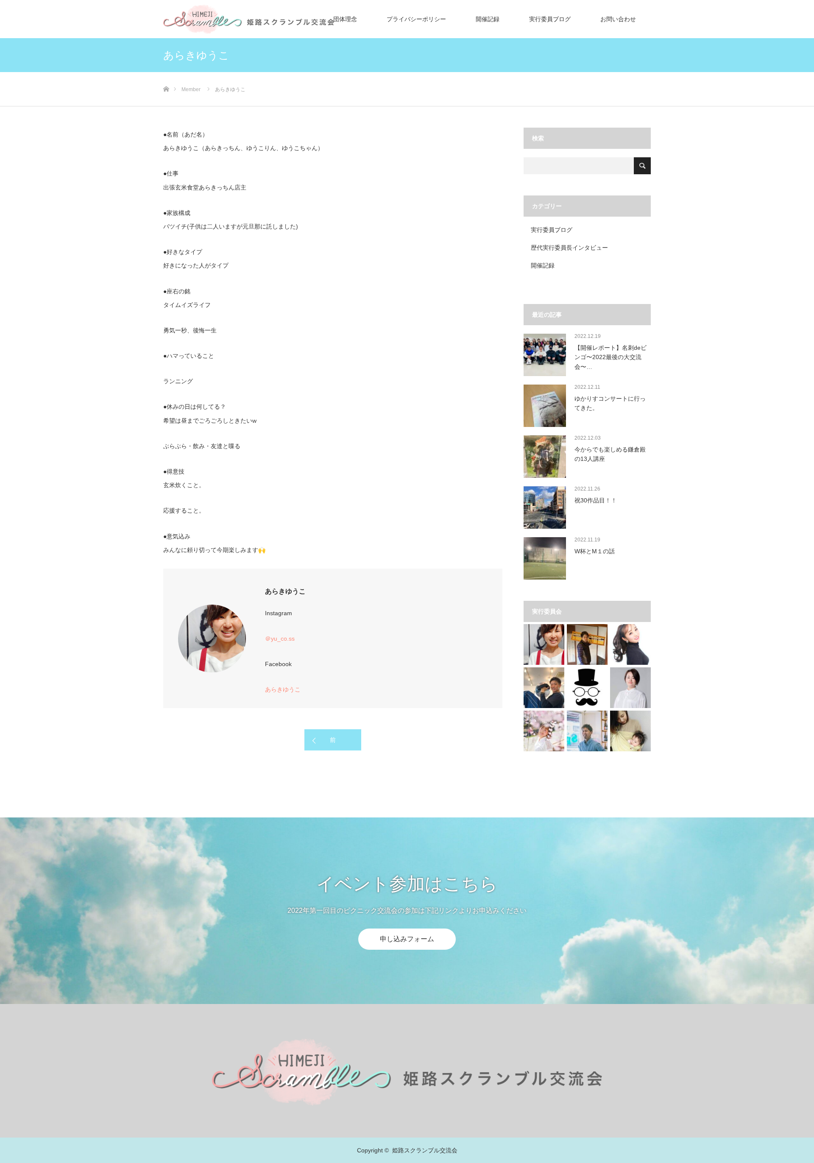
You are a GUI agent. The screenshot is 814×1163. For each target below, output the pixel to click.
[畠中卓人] (587, 644)
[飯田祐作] (587, 731)
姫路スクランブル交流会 (424, 1150)
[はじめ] (587, 687)
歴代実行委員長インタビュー (569, 247)
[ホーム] (166, 75)
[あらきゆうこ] (544, 644)
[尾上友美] (630, 687)
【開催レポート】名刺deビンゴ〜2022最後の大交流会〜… (610, 357)
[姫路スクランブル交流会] (407, 1071)
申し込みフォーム (407, 939)
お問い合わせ (618, 19)
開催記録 (487, 19)
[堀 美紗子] (630, 731)
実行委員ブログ (550, 19)
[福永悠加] (544, 731)
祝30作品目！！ (595, 500)
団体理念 (345, 19)
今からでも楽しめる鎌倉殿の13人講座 (610, 454)
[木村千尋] (630, 644)
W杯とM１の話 (594, 551)
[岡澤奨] (544, 687)
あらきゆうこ (283, 689)
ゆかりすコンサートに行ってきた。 (610, 403)
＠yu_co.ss (280, 638)
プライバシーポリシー (416, 19)
